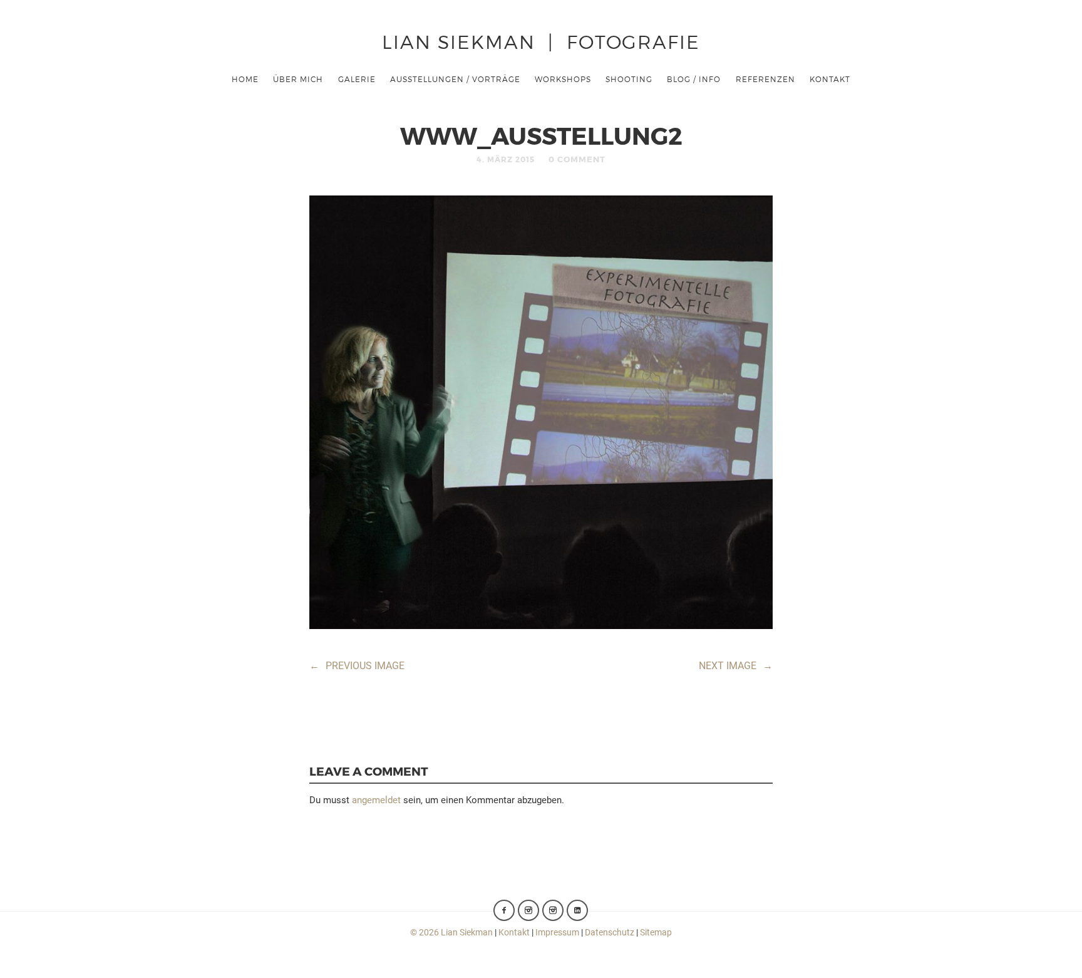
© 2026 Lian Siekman (451, 932)
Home (245, 79)
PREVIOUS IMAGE (356, 666)
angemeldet (376, 800)
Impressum (557, 932)
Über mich (298, 79)
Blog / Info (694, 79)
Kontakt (830, 79)
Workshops (563, 79)
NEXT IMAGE (736, 666)
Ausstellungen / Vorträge (455, 79)
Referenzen (765, 79)
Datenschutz (609, 932)
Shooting (628, 79)
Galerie (357, 79)
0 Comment (577, 159)
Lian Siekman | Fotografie (541, 41)
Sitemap (656, 932)
